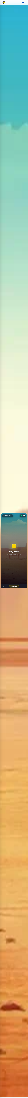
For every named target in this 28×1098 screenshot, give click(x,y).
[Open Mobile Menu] (23, 2)
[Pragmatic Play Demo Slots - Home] (3, 2)
